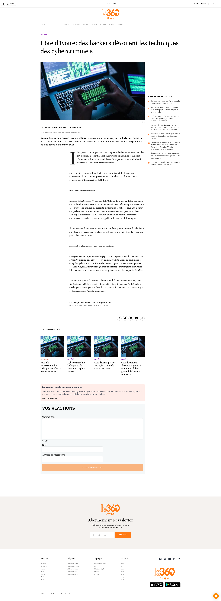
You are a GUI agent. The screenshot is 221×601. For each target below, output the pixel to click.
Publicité (97, 574)
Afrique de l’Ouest (73, 566)
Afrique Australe (72, 574)
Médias (111, 25)
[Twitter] (165, 559)
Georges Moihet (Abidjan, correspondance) (63, 127)
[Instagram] (179, 559)
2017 (122, 577)
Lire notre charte (49, 398)
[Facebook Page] (160, 559)
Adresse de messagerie (53, 455)
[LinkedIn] (174, 559)
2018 (122, 574)
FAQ (95, 566)
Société (85, 25)
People (94, 25)
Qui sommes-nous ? (100, 564)
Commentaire (49, 417)
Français (215, 4)
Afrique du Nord (72, 564)
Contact (96, 571)
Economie (76, 25)
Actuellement (45, 25)
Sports (120, 25)
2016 (122, 579)
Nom (44, 445)
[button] (216, 596)
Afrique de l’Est (72, 571)
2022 (122, 564)
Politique (66, 25)
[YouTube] (169, 559)
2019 (122, 571)
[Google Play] (172, 584)
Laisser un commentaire (92, 467)
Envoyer (122, 535)
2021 (122, 566)
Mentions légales (99, 569)
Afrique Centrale (72, 569)
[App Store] (157, 584)
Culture (103, 25)
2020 (122, 569)
